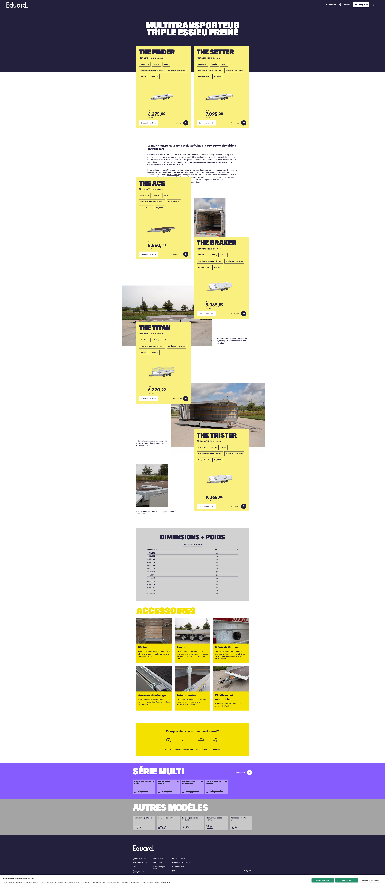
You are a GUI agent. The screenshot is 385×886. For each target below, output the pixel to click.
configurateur (173, 175)
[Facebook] (244, 871)
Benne (135, 866)
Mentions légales (178, 858)
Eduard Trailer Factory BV (141, 858)
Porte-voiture (158, 858)
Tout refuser (346, 880)
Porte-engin (157, 862)
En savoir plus (165, 882)
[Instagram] (247, 871)
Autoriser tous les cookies (322, 880)
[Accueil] (17, 5)
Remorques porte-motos (160, 866)
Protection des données (181, 862)
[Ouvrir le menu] (372, 4)
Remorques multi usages (139, 871)
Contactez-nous (178, 866)
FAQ (173, 871)
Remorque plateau (140, 862)
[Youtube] (250, 871)
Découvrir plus (240, 772)
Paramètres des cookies (370, 880)
